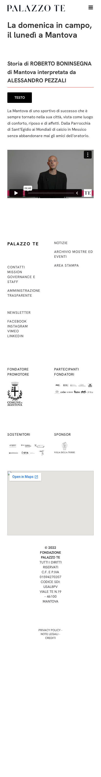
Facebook (17, 321)
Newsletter (19, 312)
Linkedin (15, 336)
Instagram (17, 326)
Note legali (49, 634)
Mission (14, 272)
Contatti (16, 267)
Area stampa (66, 265)
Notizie (61, 243)
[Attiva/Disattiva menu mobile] (91, 7)
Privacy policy (49, 630)
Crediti (50, 638)
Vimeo (13, 331)
